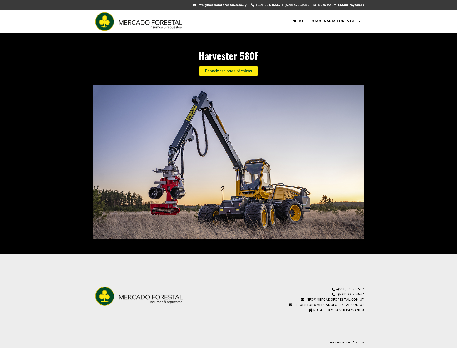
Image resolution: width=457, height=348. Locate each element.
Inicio (297, 21)
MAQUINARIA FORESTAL (334, 21)
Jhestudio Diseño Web (347, 342)
